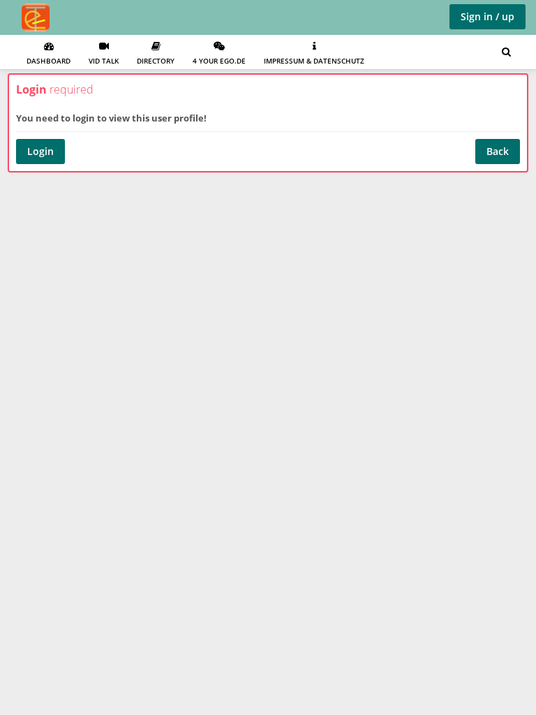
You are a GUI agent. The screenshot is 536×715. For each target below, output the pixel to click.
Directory (155, 61)
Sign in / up (487, 16)
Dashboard (48, 61)
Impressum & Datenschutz (314, 61)
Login (40, 151)
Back (497, 151)
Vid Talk (104, 61)
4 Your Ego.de (219, 61)
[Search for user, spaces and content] (506, 52)
